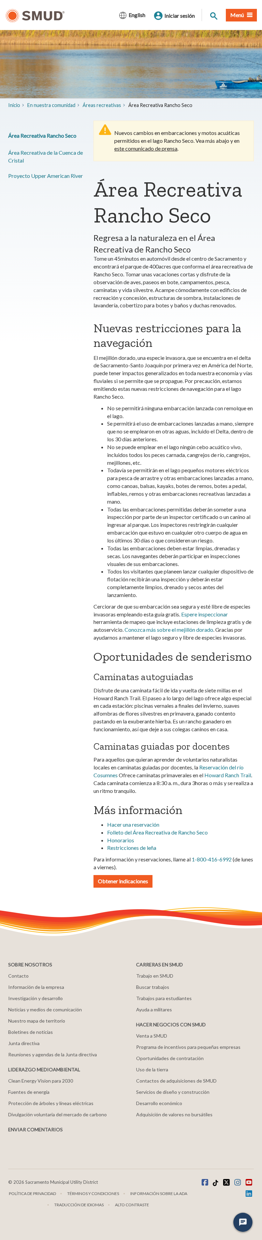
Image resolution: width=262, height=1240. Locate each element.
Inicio (14, 105)
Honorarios (120, 840)
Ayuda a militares (154, 1009)
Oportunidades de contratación (170, 1058)
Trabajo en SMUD (154, 976)
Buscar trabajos (152, 987)
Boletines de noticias (30, 1032)
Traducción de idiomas (79, 1204)
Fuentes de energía (28, 1092)
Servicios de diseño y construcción (172, 1092)
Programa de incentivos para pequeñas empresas (188, 1047)
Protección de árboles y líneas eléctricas (50, 1103)
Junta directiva (24, 1043)
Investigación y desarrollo (35, 998)
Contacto (18, 976)
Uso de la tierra (152, 1069)
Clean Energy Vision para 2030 (40, 1081)
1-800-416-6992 (212, 859)
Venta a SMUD (151, 1036)
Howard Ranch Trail (227, 775)
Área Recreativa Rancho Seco (42, 135)
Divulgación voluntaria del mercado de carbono (57, 1114)
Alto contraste (132, 1204)
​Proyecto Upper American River (45, 175)
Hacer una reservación (133, 824)
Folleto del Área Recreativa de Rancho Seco (157, 832)
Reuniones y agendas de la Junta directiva (52, 1054)
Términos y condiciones (93, 1193)
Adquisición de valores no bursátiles (174, 1114)
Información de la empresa (36, 987)
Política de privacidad (32, 1193)
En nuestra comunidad (51, 105)
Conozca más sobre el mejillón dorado (169, 629)
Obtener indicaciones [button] (123, 881)
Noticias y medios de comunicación (45, 1009)
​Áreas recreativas (102, 105)
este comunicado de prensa (145, 148)
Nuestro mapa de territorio (36, 1021)
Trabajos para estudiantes (164, 998)
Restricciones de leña (131, 847)
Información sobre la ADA (158, 1193)
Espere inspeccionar (204, 614)
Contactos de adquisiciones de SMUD (176, 1081)
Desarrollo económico (159, 1103)
